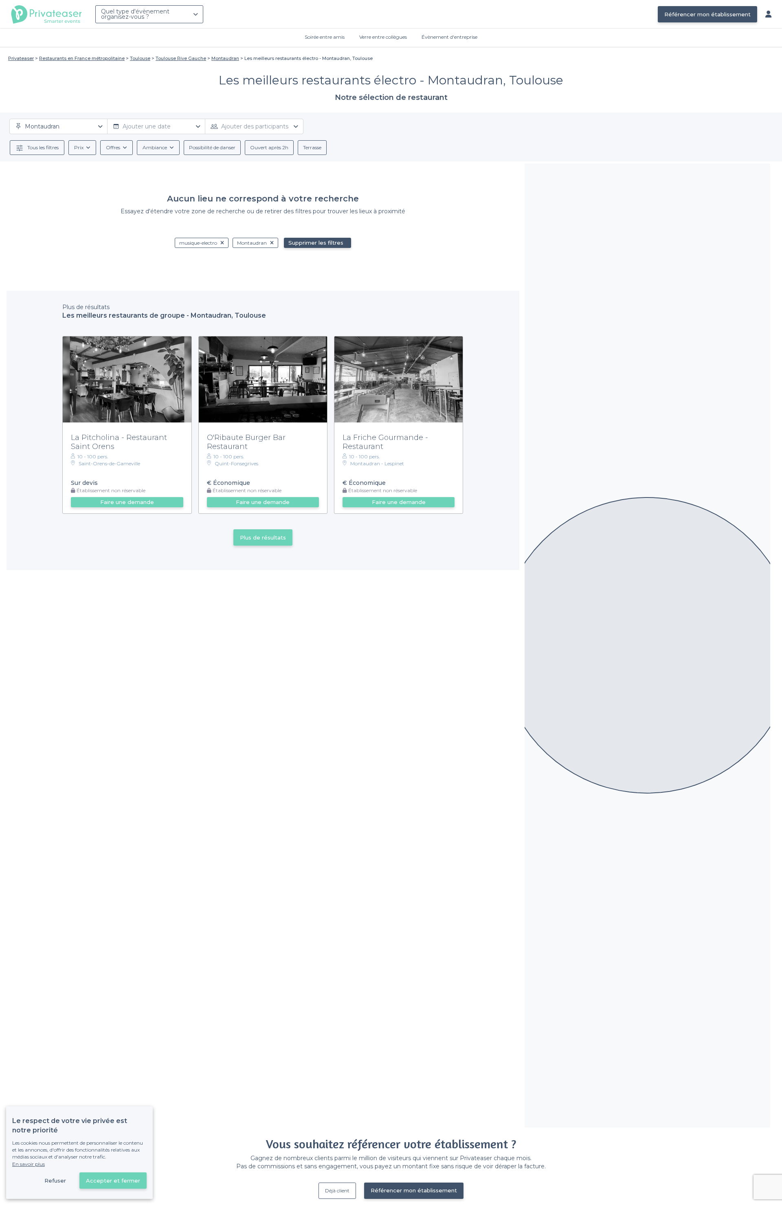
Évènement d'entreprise (449, 37)
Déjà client (337, 1190)
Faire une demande (127, 502)
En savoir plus (28, 1164)
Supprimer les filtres (315, 242)
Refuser (55, 1180)
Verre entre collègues (383, 37)
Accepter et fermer (113, 1180)
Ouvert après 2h (269, 147)
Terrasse (312, 147)
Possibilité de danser (212, 147)
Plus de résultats (263, 537)
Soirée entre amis (325, 37)
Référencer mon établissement (707, 14)
